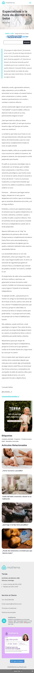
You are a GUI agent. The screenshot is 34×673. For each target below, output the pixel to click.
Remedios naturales (12, 441)
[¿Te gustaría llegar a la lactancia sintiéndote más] (17, 642)
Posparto (17, 439)
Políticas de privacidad (9, 612)
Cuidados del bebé (7, 439)
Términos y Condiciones (9, 608)
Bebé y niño (9, 33)
